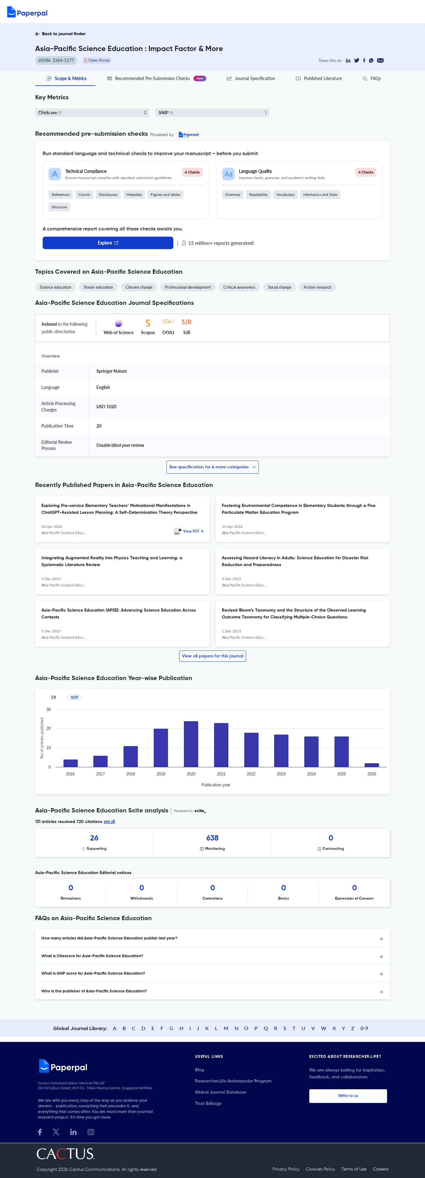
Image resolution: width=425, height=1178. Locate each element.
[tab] (212, 938)
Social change (279, 287)
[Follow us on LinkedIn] (73, 1131)
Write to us (348, 1096)
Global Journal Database (220, 1092)
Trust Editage (208, 1103)
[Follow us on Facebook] (40, 1131)
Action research (317, 287)
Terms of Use (354, 1169)
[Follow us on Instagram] (91, 1131)
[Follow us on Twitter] (56, 1131)
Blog (199, 1070)
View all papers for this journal (212, 656)
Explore (105, 242)
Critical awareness (239, 287)
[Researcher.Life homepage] (97, 1065)
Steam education (98, 287)
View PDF (191, 531)
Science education (55, 287)
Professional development (188, 287)
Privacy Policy (286, 1169)
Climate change (138, 287)
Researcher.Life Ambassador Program (233, 1081)
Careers (380, 1169)
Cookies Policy (320, 1169)
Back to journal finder (64, 34)
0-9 (364, 1028)
